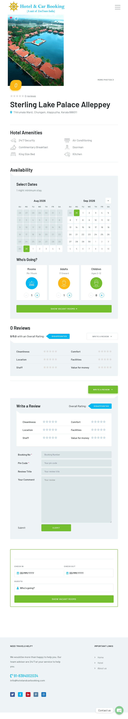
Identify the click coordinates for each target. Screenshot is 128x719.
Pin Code (23, 462)
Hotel (100, 662)
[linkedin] (28, 694)
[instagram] (43, 694)
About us (102, 668)
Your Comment (26, 479)
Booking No (25, 454)
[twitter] (12, 694)
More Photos (105, 80)
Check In (19, 566)
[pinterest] (36, 694)
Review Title (25, 471)
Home (101, 657)
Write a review (100, 336)
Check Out (69, 566)
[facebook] (20, 694)
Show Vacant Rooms (63, 308)
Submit (21, 527)
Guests (18, 581)
